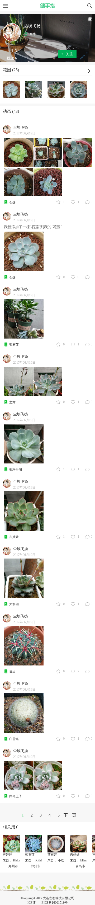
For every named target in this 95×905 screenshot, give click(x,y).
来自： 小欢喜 (57, 860)
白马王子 (15, 796)
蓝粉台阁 (15, 469)
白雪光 (14, 739)
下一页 (70, 815)
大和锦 (14, 604)
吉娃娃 (14, 537)
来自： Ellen (78, 860)
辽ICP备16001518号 (54, 902)
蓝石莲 (14, 344)
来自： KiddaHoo (14, 860)
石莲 (12, 202)
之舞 (12, 402)
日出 (12, 671)
